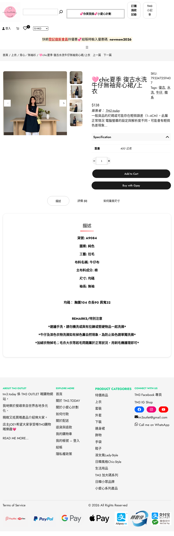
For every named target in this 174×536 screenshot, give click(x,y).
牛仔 (159, 92)
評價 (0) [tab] (82, 201)
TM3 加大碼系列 (106, 475)
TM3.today (113, 110)
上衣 (14, 55)
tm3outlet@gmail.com (152, 417)
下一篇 (107, 55)
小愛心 (100, 488)
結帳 (59, 447)
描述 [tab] (58, 201)
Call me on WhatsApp (154, 425)
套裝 (98, 408)
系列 (108, 488)
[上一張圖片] (7, 103)
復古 (162, 87)
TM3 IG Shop (144, 402)
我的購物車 (64, 434)
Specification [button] (102, 137)
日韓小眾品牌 (105, 482)
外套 (98, 415)
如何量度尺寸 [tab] (111, 201)
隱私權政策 (64, 454)
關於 (59, 407)
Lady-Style (111, 455)
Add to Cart (131, 174)
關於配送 (62, 420)
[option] (76, 91)
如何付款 (62, 414)
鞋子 (98, 448)
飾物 (98, 435)
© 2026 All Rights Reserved (107, 505)
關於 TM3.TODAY (68, 400)
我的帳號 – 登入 (68, 440)
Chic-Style (114, 462)
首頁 (5, 55)
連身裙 (100, 428)
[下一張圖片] (62, 103)
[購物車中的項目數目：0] (18, 28)
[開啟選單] (87, 47)
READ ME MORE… (16, 438)
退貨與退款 (64, 427)
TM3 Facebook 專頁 (148, 395)
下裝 (98, 422)
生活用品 (101, 468)
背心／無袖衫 (28, 55)
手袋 (98, 442)
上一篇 (97, 55)
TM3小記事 (149, 10)
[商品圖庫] (35, 113)
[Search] (61, 12)
